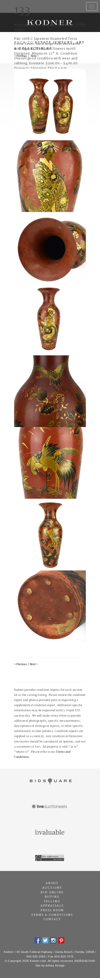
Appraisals (52, 905)
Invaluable (50, 832)
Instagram (53, 940)
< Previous (20, 664)
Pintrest (61, 940)
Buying (52, 897)
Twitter (45, 940)
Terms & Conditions (52, 915)
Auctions (52, 888)
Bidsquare (50, 781)
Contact (52, 919)
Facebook (37, 940)
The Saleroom (50, 858)
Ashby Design (55, 965)
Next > (34, 664)
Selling (52, 901)
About (52, 883)
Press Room (52, 910)
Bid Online (52, 892)
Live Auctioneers (50, 807)
